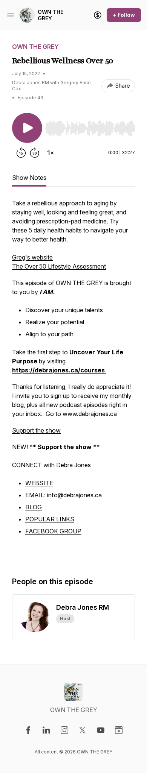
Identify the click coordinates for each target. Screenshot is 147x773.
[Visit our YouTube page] (100, 730)
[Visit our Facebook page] (28, 730)
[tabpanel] (73, 380)
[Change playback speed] (50, 152)
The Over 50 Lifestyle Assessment (59, 266)
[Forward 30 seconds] (34, 152)
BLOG (33, 507)
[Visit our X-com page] (82, 730)
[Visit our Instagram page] (64, 730)
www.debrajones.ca (90, 414)
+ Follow (124, 15)
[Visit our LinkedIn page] (46, 730)
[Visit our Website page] (118, 730)
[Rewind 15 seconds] (21, 152)
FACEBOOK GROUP (53, 531)
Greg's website (32, 257)
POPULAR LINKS (49, 519)
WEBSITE (39, 483)
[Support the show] (97, 15)
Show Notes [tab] (29, 177)
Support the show (36, 430)
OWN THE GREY (50, 15)
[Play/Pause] (27, 128)
